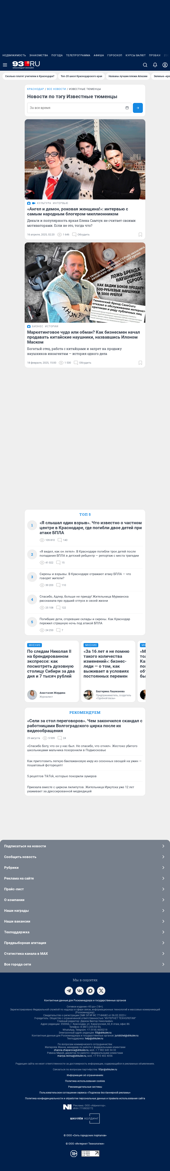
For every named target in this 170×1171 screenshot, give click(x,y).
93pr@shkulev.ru (107, 1069)
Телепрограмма (78, 55)
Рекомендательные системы (85, 1086)
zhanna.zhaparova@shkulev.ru (71, 1050)
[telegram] (69, 991)
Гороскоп (114, 55)
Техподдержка (16, 932)
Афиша (99, 55)
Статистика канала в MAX (26, 953)
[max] (90, 991)
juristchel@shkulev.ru (126, 1035)
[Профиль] (165, 65)
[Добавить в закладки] (140, 234)
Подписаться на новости (25, 846)
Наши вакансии (17, 921)
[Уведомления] (155, 65)
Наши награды (16, 910)
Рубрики (11, 867)
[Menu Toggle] (5, 65)
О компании (14, 900)
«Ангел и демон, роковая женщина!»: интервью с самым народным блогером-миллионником (77, 211)
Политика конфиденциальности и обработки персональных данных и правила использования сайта (85, 1098)
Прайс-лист (14, 889)
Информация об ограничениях (85, 1075)
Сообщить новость (20, 857)
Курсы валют (136, 55)
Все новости (56, 89)
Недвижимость (14, 55)
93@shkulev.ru (103, 1032)
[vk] (79, 991)
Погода (57, 55)
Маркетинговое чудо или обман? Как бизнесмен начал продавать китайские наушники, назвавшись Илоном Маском (83, 337)
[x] (101, 991)
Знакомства (38, 55)
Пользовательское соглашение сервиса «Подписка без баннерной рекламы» (85, 1092)
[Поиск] (145, 65)
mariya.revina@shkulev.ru (71, 1055)
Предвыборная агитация (25, 943)
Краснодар (35, 89)
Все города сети (17, 964)
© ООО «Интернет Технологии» (85, 1143)
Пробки (155, 55)
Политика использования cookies (85, 1081)
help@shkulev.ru (94, 1038)
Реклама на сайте (19, 878)
